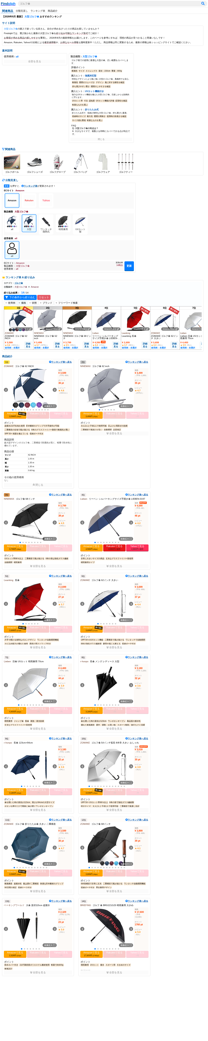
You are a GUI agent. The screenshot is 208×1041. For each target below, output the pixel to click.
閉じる (101, 139)
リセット (44, 297)
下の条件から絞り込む (22, 297)
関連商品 (7, 10)
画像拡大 (48, 406)
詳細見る (28, 345)
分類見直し (22, 10)
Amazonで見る (22, 329)
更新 (129, 265)
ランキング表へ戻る (61, 362)
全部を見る (34, 61)
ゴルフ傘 (25, 3)
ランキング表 (38, 10)
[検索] (203, 4)
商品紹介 (53, 10)
